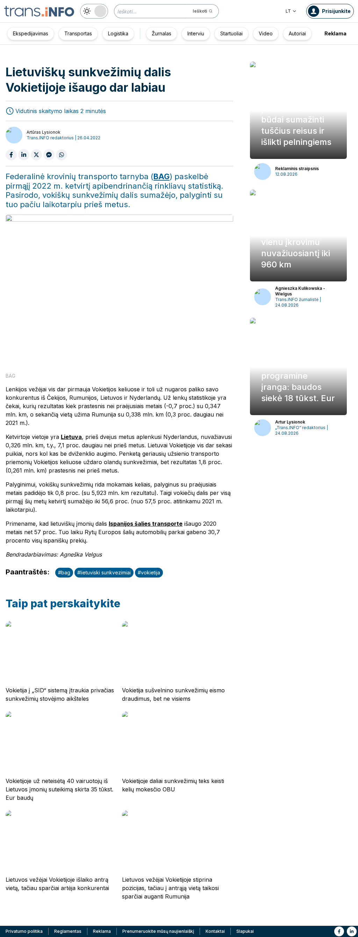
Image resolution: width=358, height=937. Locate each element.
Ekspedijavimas (30, 33)
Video (266, 33)
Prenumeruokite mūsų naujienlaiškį (158, 931)
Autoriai (297, 33)
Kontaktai (215, 931)
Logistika (118, 33)
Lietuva (71, 436)
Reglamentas (67, 931)
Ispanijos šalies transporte (145, 523)
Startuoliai (231, 33)
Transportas (78, 33)
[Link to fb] (339, 931)
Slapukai (245, 931)
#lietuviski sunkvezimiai (104, 572)
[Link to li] (352, 931)
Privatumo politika (24, 931)
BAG (161, 176)
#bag (64, 572)
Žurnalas (161, 33)
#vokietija (149, 572)
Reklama (335, 33)
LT (288, 11)
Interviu (195, 33)
